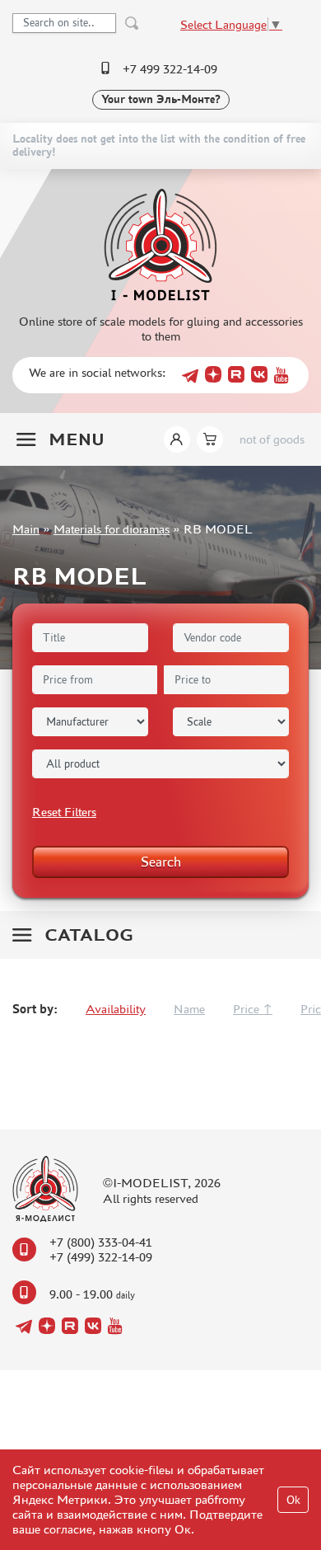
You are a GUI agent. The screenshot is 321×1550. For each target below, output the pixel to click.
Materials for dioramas (112, 529)
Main (26, 529)
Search (161, 861)
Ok (293, 1500)
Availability (116, 1009)
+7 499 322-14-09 (170, 69)
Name (189, 1009)
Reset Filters (64, 812)
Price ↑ (252, 1009)
